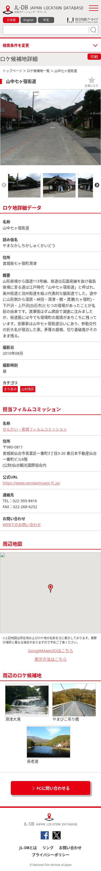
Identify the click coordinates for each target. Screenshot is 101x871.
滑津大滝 (12, 719)
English (28, 20)
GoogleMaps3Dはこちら (50, 650)
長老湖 (32, 761)
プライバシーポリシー (50, 854)
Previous (4, 185)
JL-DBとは (28, 847)
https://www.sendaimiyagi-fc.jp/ (31, 482)
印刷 (94, 56)
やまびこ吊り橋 (66, 719)
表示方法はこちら (50, 659)
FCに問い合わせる (53, 788)
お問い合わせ (70, 847)
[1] (93, 29)
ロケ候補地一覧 (38, 71)
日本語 (11, 20)
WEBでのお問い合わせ (22, 524)
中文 (46, 20)
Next (97, 185)
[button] (50, 588)
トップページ (12, 71)
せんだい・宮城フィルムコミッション (35, 429)
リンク (48, 847)
